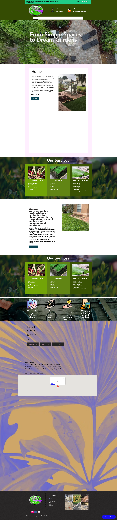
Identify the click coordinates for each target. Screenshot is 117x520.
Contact (51, 505)
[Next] (109, 42)
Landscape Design (33, 187)
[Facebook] (84, 1)
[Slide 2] (58, 60)
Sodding (30, 189)
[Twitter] (34, 94)
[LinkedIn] (36, 94)
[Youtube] (82, 1)
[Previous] (7, 42)
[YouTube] (39, 512)
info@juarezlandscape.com (36, 338)
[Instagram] (86, 1)
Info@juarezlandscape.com (79, 11)
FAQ (50, 504)
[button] (50, 18)
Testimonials (52, 501)
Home (50, 498)
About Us (51, 500)
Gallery (51, 502)
